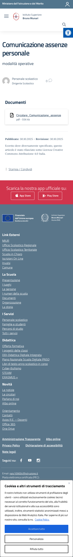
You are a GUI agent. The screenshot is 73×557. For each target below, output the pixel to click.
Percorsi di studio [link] (12, 328)
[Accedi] (67, 4)
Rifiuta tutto (36, 549)
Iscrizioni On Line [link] (12, 258)
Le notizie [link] (8, 390)
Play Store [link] (52, 195)
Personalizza (36, 539)
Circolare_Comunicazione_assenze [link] (38, 115)
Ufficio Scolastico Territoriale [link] (19, 249)
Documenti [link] (9, 298)
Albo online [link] (9, 403)
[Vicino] (69, 483)
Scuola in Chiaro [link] (12, 254)
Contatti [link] (7, 415)
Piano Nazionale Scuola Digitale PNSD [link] (25, 359)
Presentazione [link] (11, 280)
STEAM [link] (6, 373)
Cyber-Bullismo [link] (11, 368)
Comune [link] (7, 267)
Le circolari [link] (8, 394)
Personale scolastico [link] (15, 319)
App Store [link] (25, 195)
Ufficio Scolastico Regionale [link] (19, 245)
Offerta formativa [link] (13, 346)
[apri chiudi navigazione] (6, 16)
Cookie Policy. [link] (42, 519)
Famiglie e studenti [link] (14, 324)
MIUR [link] (5, 240)
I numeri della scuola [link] (15, 293)
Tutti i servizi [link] (9, 333)
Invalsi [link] (6, 263)
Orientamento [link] (11, 410)
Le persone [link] (9, 289)
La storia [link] (7, 307)
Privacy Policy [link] (11, 445)
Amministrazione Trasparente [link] (21, 439)
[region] (36, 518)
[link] (68, 33)
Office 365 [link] (8, 424)
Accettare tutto (36, 529)
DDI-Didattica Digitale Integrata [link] (22, 355)
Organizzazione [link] (11, 302)
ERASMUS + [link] (10, 377)
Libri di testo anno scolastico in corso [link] (25, 364)
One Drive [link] (8, 428)
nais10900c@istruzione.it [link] (24, 473)
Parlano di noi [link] (10, 399)
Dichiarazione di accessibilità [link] (44, 445)
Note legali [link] (9, 451)
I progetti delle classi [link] (15, 350)
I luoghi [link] (6, 284)
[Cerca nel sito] (64, 25)
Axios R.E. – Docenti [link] (14, 419)
